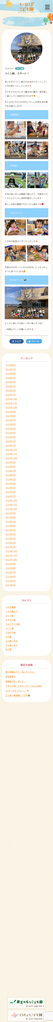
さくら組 (9, 615)
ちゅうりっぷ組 (12, 624)
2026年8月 (10, 365)
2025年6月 (10, 424)
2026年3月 (10, 386)
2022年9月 (10, 564)
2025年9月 (10, 411)
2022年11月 (11, 555)
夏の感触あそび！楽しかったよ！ (20, 672)
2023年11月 (11, 504)
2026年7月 (10, 369)
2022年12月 (11, 551)
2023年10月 (11, 509)
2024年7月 (10, 470)
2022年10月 (11, 559)
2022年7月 (10, 572)
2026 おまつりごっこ (16, 690)
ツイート (35, 341)
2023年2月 (10, 542)
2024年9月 (10, 462)
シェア (17, 341)
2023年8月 (10, 517)
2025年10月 (11, 407)
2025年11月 (11, 403)
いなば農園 (10, 607)
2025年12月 (11, 399)
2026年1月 (10, 394)
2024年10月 (11, 458)
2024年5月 (10, 479)
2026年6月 (10, 373)
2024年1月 (10, 496)
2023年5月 (10, 530)
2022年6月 (10, 576)
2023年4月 (10, 534)
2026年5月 (10, 377)
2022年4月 (10, 585)
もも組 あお (11, 641)
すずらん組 (10, 619)
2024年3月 (10, 487)
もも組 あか (11, 645)
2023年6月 (10, 525)
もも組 (8, 636)
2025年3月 (10, 437)
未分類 (8, 649)
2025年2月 (10, 441)
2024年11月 (11, 454)
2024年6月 (10, 475)
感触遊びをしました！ (15, 681)
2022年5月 (10, 580)
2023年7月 (10, 521)
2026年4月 (10, 382)
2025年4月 (10, 432)
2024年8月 (10, 466)
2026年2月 (10, 390)
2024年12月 (11, 449)
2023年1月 (10, 547)
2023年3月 (10, 538)
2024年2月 (10, 492)
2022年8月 (10, 568)
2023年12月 (11, 500)
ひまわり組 (10, 632)
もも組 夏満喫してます (16, 695)
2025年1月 (10, 445)
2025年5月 (10, 428)
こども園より (11, 611)
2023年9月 (10, 513)
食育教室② (10, 676)
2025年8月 (10, 415)
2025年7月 (10, 420)
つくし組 (19, 68)
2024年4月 (10, 483)
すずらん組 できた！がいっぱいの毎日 (23, 686)
